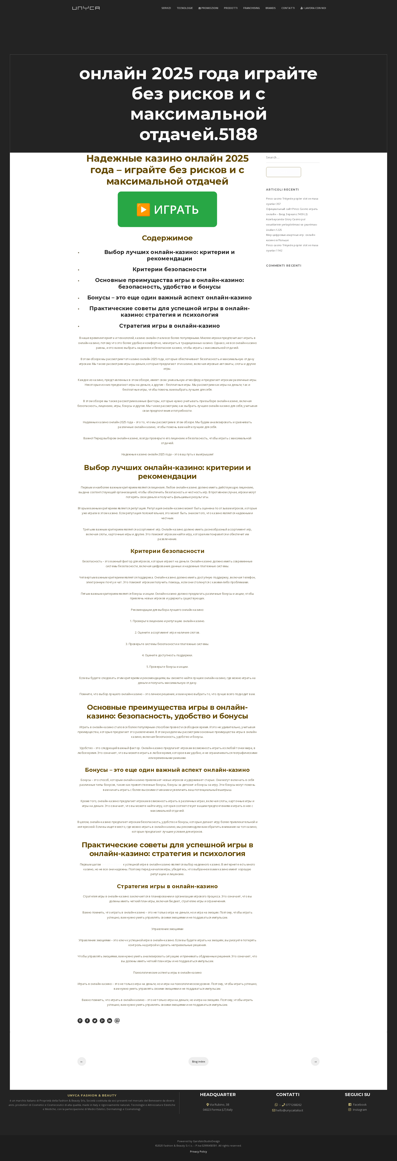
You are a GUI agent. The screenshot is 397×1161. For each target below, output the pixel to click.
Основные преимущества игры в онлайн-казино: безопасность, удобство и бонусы (169, 283)
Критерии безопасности (170, 269)
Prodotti (231, 8)
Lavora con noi (315, 8)
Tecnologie (185, 8)
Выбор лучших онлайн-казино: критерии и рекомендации (169, 255)
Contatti (288, 8)
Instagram (360, 1109)
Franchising (251, 8)
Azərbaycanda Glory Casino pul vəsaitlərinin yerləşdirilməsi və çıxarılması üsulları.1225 (291, 224)
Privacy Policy (198, 1151)
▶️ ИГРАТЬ (167, 209)
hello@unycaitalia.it (289, 1110)
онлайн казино (112, 864)
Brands (271, 8)
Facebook (360, 1104)
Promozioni (209, 8)
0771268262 (293, 1105)
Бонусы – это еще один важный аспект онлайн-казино (169, 297)
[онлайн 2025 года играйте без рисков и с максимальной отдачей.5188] (80, 1021)
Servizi (166, 8)
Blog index (198, 1061)
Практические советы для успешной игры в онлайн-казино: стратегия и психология (169, 311)
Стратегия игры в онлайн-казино (169, 325)
